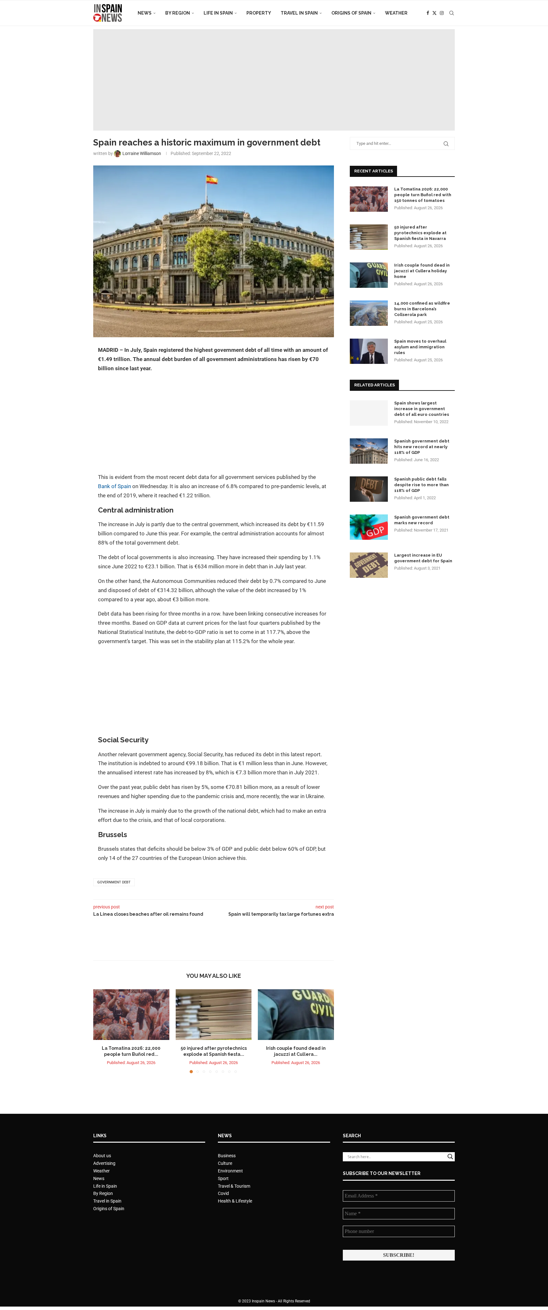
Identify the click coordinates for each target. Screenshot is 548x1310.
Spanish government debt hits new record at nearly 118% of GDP (421, 447)
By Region (177, 13)
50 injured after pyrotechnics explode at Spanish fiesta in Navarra (420, 233)
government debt (114, 882)
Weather (396, 13)
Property (258, 13)
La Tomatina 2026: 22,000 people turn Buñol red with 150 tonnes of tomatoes (422, 195)
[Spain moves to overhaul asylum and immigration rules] (369, 351)
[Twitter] (434, 13)
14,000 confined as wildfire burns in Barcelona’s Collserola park (422, 309)
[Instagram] (442, 13)
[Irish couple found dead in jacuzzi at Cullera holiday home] (296, 1014)
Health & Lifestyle (235, 1201)
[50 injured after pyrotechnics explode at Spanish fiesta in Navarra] (214, 1014)
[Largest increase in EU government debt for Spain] (369, 565)
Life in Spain (218, 13)
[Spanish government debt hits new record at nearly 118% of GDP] (369, 451)
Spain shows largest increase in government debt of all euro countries (421, 409)
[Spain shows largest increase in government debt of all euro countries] (369, 413)
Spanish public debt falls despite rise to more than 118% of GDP (421, 485)
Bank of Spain (114, 486)
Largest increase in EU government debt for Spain (423, 558)
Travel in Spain (299, 13)
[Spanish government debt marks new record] (369, 527)
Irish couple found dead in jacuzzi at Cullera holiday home (422, 271)
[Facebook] (428, 13)
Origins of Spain (351, 13)
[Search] (451, 13)
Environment (230, 1170)
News (145, 13)
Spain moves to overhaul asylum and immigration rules (420, 347)
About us (102, 1155)
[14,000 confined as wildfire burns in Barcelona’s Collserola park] (369, 313)
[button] (101, 1031)
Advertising (104, 1163)
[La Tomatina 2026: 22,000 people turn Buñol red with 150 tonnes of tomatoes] (131, 1014)
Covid (223, 1193)
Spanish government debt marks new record (421, 520)
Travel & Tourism (234, 1186)
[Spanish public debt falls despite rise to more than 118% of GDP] (369, 489)
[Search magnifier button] (450, 1156)
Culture (225, 1163)
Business (227, 1155)
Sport (223, 1178)
